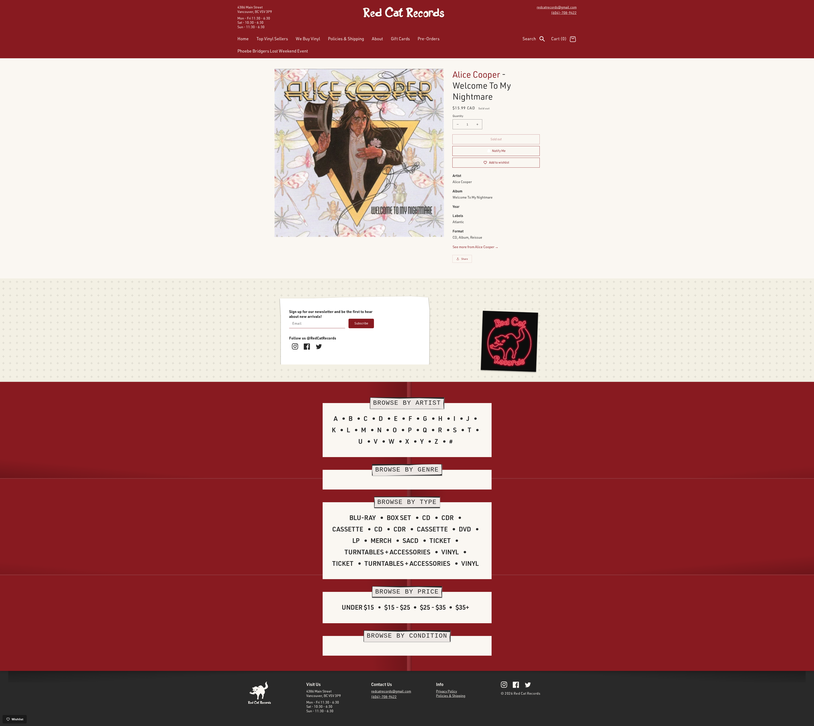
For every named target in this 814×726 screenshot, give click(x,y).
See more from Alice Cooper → (475, 247)
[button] (537, 39)
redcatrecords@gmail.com (557, 7)
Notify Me (499, 151)
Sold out (496, 139)
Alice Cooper (476, 74)
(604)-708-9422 (564, 13)
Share (464, 258)
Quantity (458, 116)
